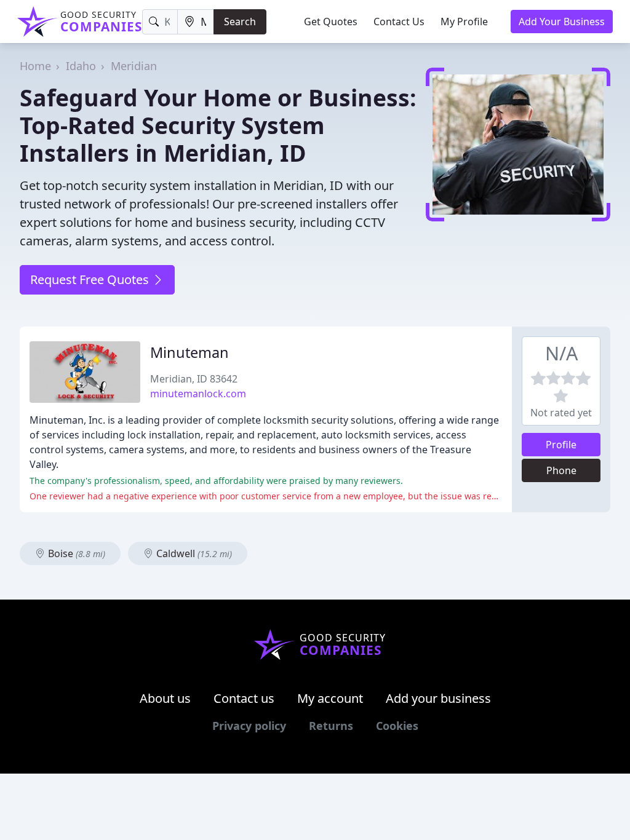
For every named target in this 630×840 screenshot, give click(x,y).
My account (330, 698)
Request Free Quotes (91, 279)
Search (240, 21)
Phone (561, 470)
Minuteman (189, 352)
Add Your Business (562, 21)
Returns (331, 725)
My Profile (464, 21)
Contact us (243, 698)
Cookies (397, 725)
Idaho (81, 65)
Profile (561, 444)
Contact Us (399, 21)
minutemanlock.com (198, 393)
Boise (75, 553)
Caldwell (193, 553)
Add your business (438, 698)
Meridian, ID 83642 (193, 379)
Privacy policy (249, 725)
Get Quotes (330, 21)
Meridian (134, 65)
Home (35, 65)
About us (165, 698)
